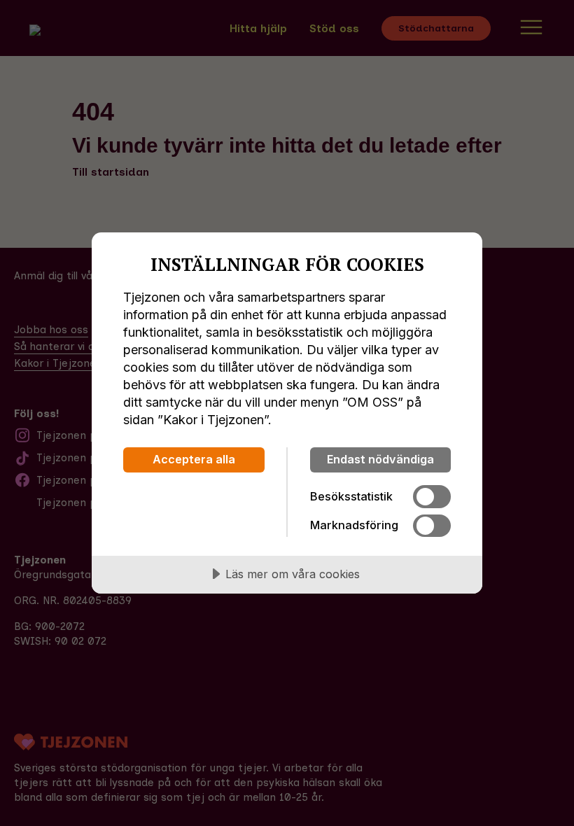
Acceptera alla (194, 459)
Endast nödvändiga (380, 459)
